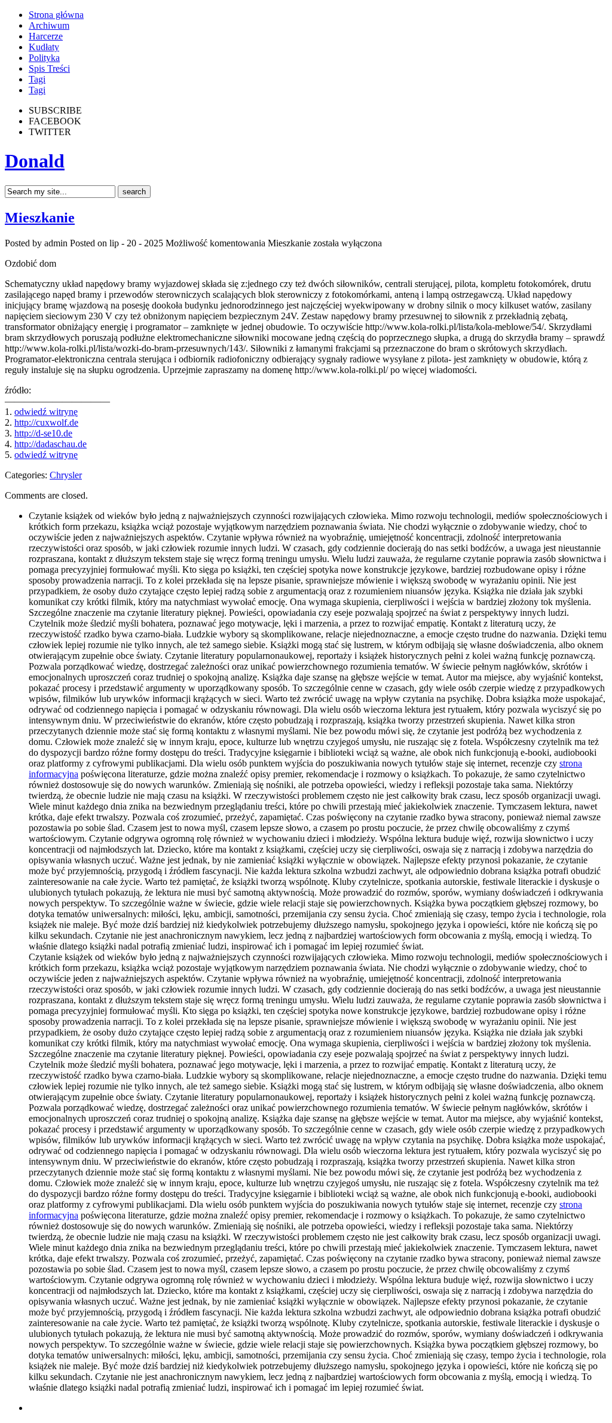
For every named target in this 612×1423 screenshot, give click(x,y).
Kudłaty (44, 47)
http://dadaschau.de (50, 444)
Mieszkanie (40, 217)
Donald (35, 161)
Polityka (44, 58)
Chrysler (66, 475)
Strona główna (56, 15)
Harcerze (46, 36)
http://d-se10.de (43, 433)
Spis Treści (49, 68)
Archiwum (49, 25)
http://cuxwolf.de (46, 422)
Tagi (37, 79)
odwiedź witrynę (46, 412)
